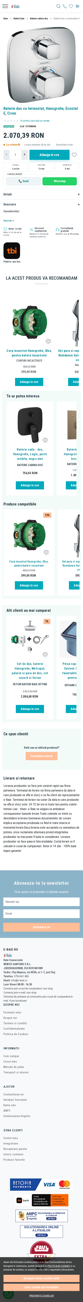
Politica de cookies (59, 1266)
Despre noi (10, 1017)
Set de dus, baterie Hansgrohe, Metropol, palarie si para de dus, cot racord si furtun (30, 671)
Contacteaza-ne (13, 1094)
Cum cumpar (11, 1056)
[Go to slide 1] (34, 97)
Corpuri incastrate (29, 360)
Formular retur (12, 1012)
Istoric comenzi (13, 1154)
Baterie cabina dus (39, 18)
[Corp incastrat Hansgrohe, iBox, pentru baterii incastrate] (29, 322)
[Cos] (77, 6)
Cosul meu (10, 1061)
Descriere (41, 204)
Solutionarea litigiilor (16, 1116)
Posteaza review (41, 756)
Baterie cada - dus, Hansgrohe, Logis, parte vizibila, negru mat (30, 454)
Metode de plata (13, 1067)
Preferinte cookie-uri (41, 1295)
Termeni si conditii (15, 1023)
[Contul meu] (65, 6)
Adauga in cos (49, 155)
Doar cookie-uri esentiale (41, 1287)
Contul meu (10, 1138)
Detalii (41, 194)
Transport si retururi (16, 1072)
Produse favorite (14, 1159)
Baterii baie (19, 18)
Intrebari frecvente (15, 1099)
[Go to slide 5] (49, 97)
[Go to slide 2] (37, 97)
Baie (5, 18)
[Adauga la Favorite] (48, 341)
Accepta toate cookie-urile (42, 1278)
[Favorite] (71, 6)
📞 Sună (24, 181)
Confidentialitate (14, 1028)
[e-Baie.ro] (16, 6)
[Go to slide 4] (45, 97)
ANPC (7, 1110)
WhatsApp (60, 181)
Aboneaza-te (41, 927)
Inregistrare (10, 1143)
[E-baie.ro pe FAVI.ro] (41, 1252)
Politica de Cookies (15, 1034)
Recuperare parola (15, 1148)
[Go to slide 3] (41, 97)
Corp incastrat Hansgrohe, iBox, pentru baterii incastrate (29, 353)
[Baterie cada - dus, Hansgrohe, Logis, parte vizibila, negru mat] (30, 425)
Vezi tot (8, 220)
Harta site (9, 1105)
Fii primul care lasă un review (34, 120)
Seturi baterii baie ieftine (30, 684)
